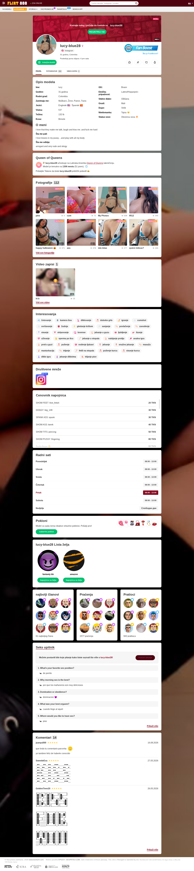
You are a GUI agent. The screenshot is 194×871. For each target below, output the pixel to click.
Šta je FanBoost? (150, 53)
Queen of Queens (95, 163)
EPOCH (61, 860)
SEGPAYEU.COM (73, 860)
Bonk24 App (77, 9)
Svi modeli (6, 9)
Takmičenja (62, 9)
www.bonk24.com (36, 860)
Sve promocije (47, 9)
